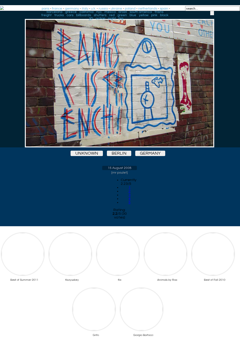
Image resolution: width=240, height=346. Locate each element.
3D (91, 18)
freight (46, 15)
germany (72, 8)
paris (45, 8)
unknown (86, 153)
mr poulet (119, 172)
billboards (83, 15)
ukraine (116, 8)
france (57, 8)
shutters (100, 15)
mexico (110, 12)
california (86, 12)
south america (141, 12)
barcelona (54, 12)
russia (103, 8)
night (112, 18)
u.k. (93, 8)
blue (133, 15)
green (122, 15)
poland (130, 8)
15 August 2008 (119, 168)
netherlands (147, 8)
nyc (99, 12)
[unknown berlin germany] (119, 79)
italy (85, 8)
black (164, 15)
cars (70, 15)
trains (159, 12)
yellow (143, 15)
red (112, 15)
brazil (123, 12)
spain (164, 8)
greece (71, 12)
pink (154, 15)
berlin (119, 153)
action (100, 18)
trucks (59, 15)
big (121, 18)
